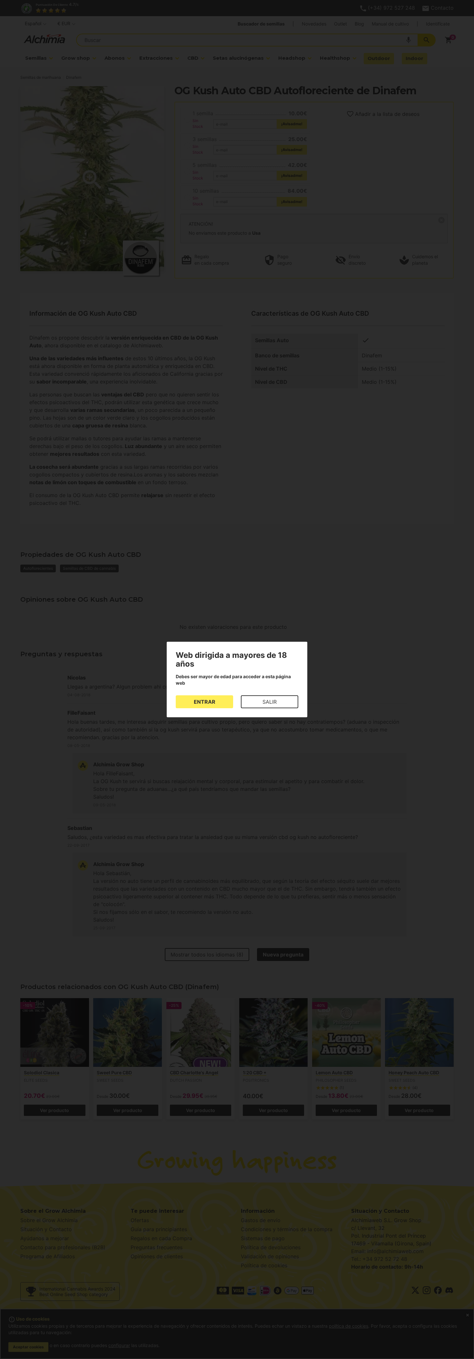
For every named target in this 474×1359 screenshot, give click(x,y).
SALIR (269, 702)
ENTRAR (204, 702)
